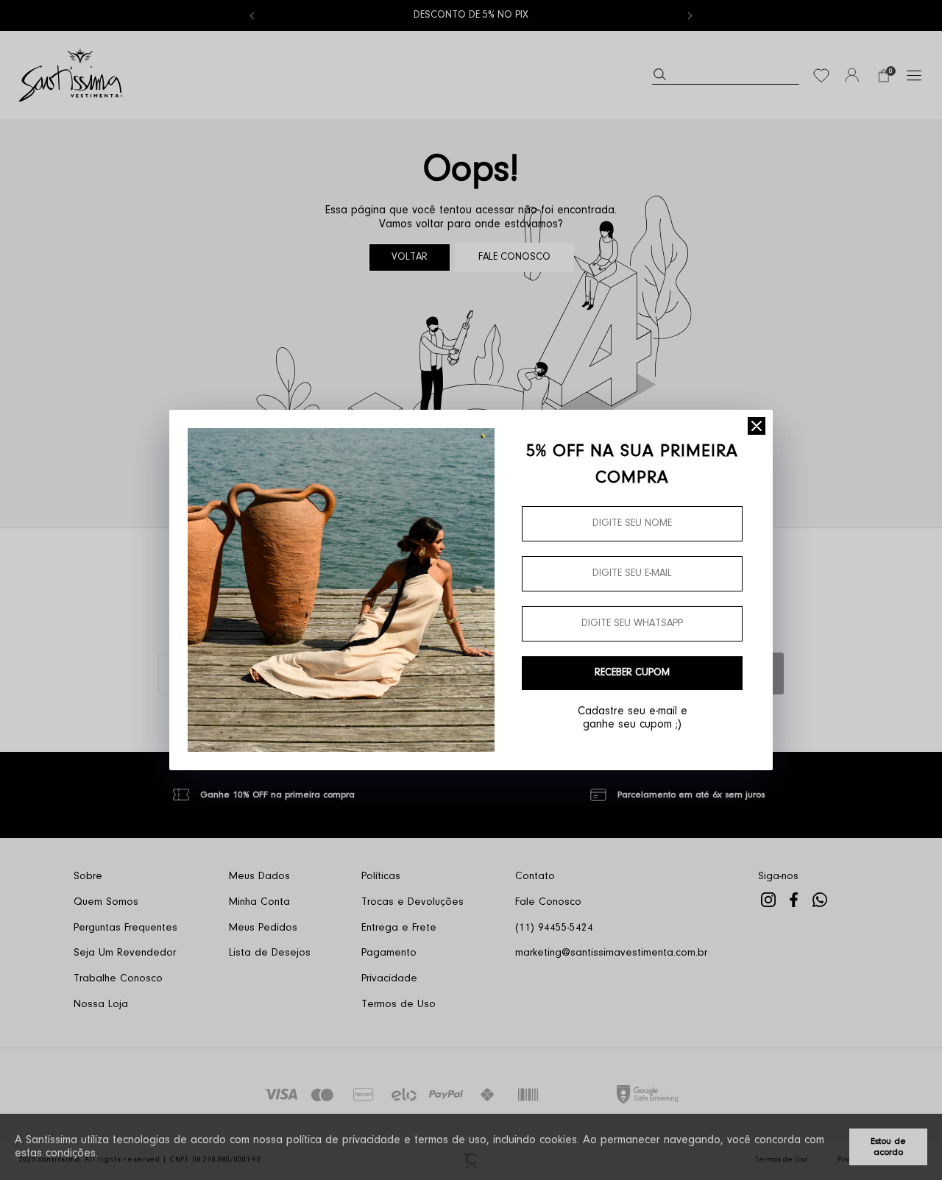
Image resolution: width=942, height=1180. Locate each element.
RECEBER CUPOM (632, 673)
